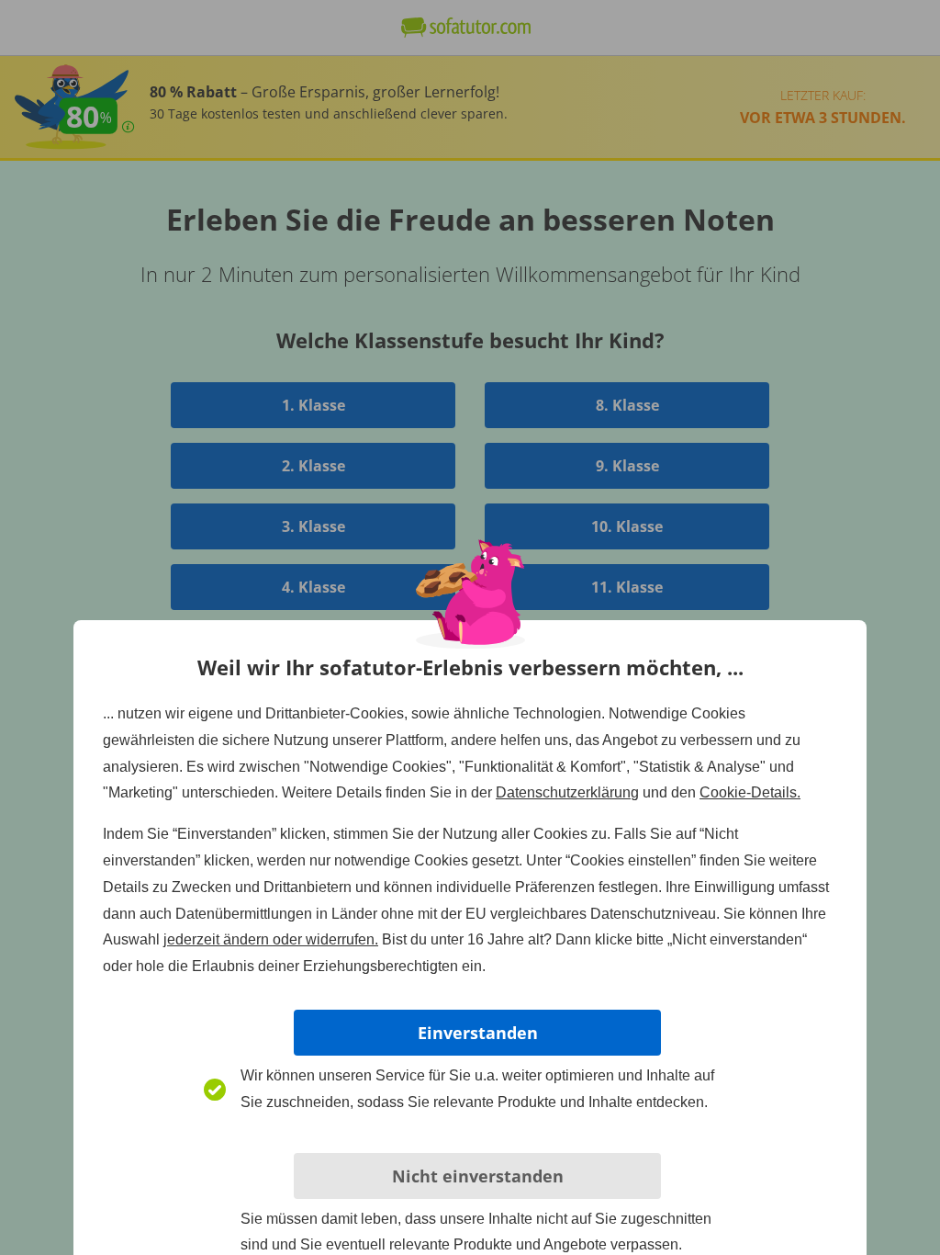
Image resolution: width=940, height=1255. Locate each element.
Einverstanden (478, 1033)
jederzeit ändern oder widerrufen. (270, 939)
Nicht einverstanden (478, 1176)
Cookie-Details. (749, 792)
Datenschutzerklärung (567, 792)
